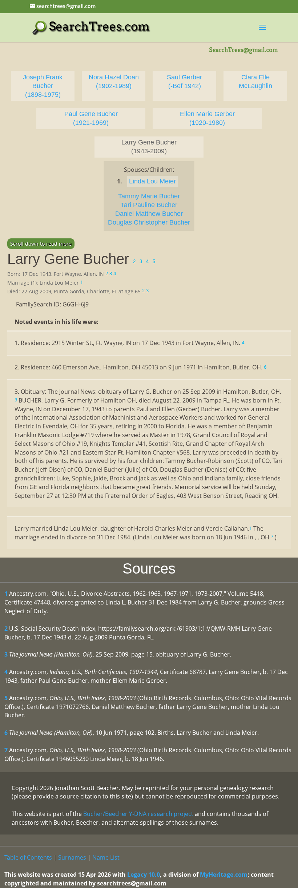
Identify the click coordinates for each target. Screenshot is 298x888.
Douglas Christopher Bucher (149, 222)
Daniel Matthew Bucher (149, 213)
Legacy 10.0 (143, 875)
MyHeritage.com (223, 875)
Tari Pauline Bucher (149, 205)
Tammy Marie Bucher (149, 196)
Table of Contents (28, 857)
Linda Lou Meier (152, 181)
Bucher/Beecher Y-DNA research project (138, 814)
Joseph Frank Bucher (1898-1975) (43, 86)
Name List (106, 857)
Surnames (72, 857)
